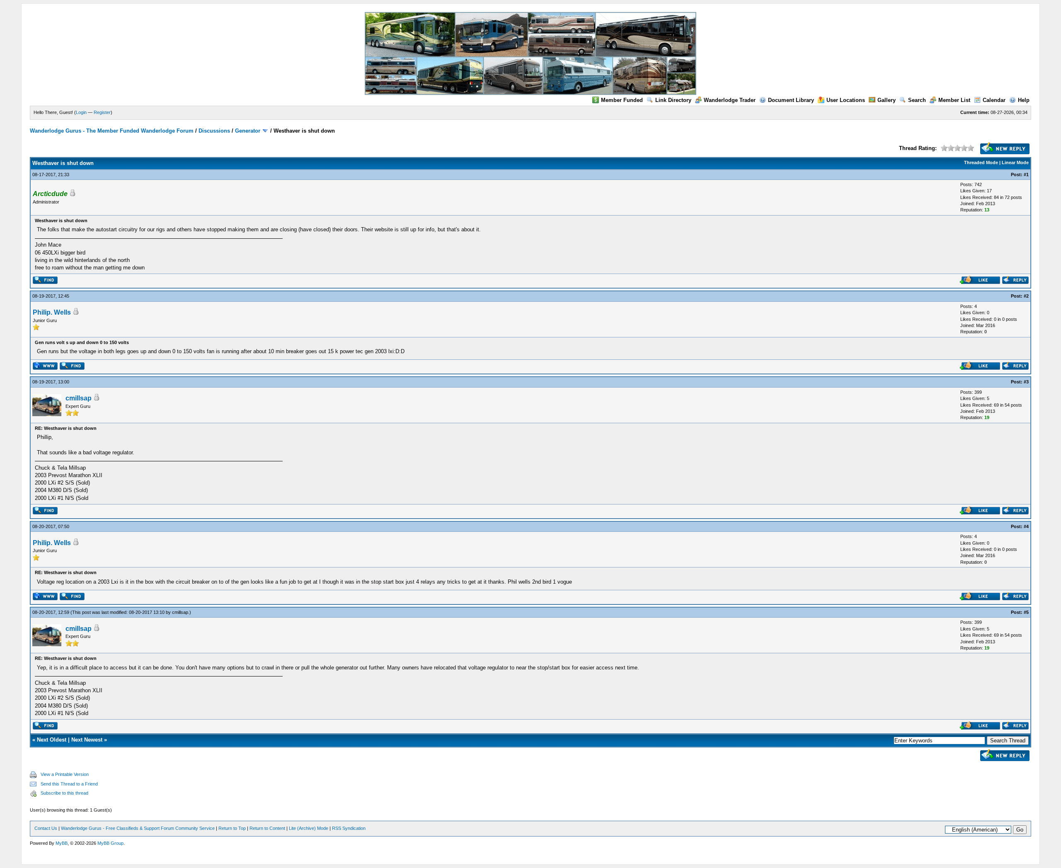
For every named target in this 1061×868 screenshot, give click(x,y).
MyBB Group (110, 843)
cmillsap (78, 398)
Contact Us (45, 828)
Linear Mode (1015, 162)
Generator (247, 131)
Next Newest (86, 740)
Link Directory (673, 100)
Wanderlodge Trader (730, 100)
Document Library (791, 100)
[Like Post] (980, 282)
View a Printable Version (65, 774)
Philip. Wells (52, 312)
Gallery (886, 100)
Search (917, 100)
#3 (1026, 381)
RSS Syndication (349, 828)
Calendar (994, 100)
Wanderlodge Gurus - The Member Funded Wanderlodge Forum (112, 131)
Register (102, 112)
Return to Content (267, 828)
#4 (1026, 526)
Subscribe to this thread (64, 792)
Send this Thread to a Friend (69, 783)
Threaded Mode (981, 162)
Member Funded (622, 100)
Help (1024, 100)
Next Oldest (51, 740)
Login (81, 112)
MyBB (62, 843)
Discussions (214, 131)
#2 (1026, 295)
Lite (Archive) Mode (308, 828)
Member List (954, 100)
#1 (1026, 174)
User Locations (845, 100)
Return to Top (232, 828)
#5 (1026, 612)
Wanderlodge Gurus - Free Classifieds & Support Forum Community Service (138, 828)
